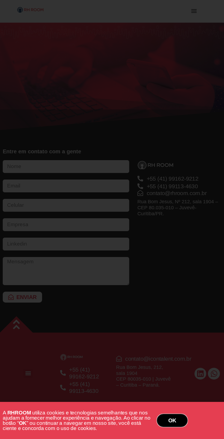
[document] (112, 219)
